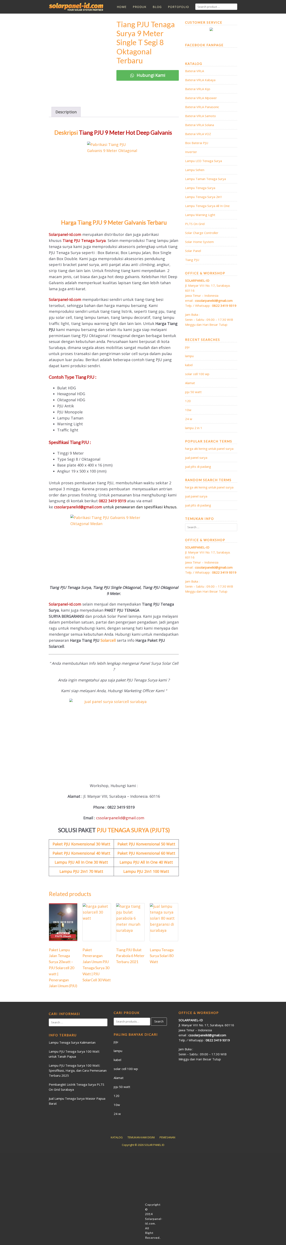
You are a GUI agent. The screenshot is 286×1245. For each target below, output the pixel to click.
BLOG (157, 7)
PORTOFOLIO (178, 7)
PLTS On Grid (195, 224)
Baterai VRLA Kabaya (200, 80)
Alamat (190, 383)
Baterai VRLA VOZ (198, 134)
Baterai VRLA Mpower (201, 98)
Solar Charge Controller (201, 233)
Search (159, 1021)
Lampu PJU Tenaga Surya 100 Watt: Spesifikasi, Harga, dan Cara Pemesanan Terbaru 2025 (78, 1070)
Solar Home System (199, 242)
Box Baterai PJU (196, 143)
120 (188, 401)
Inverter (191, 152)
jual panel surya (196, 457)
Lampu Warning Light (200, 215)
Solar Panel (193, 251)
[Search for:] (211, 527)
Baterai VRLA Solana (199, 125)
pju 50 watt (193, 392)
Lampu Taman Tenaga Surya (205, 179)
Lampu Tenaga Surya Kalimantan (72, 1042)
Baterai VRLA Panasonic (202, 107)
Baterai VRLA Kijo (197, 89)
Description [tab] (66, 111)
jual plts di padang (198, 466)
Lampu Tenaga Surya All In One (207, 206)
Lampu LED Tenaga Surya (203, 161)
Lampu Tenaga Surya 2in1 (203, 197)
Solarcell (108, 640)
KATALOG (117, 1137)
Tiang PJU (192, 260)
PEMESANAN (167, 1137)
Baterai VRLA (194, 71)
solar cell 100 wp (197, 374)
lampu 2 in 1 (193, 428)
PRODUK (139, 7)
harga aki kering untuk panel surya (209, 448)
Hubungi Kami (150, 75)
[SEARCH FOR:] (216, 7)
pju (187, 347)
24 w (188, 419)
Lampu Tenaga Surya (200, 188)
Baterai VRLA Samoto (200, 116)
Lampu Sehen (194, 170)
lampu (189, 356)
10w (188, 410)
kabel (189, 365)
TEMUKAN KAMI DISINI (141, 1137)
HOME (121, 7)
